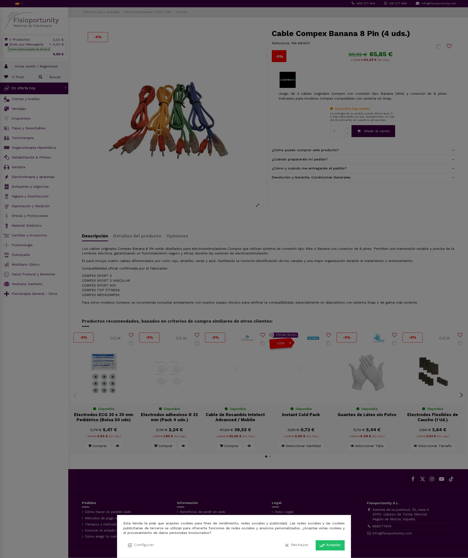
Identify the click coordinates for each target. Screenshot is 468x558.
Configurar (140, 545)
